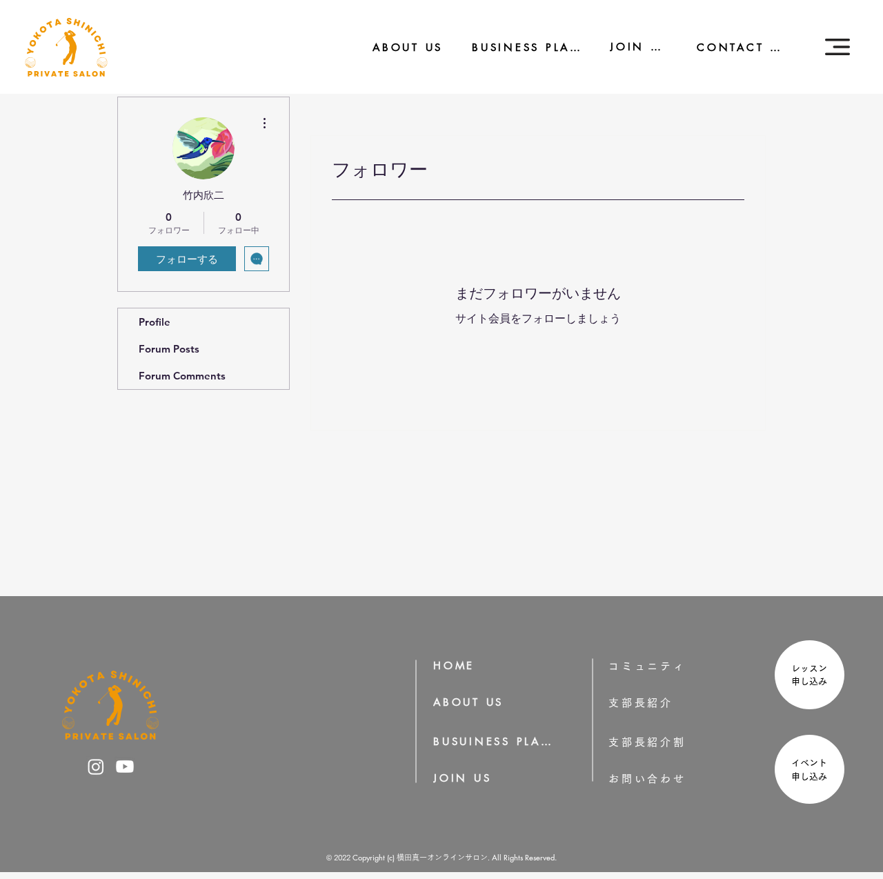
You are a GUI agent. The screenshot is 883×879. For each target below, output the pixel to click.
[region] (808, 676)
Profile (154, 321)
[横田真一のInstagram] (96, 766)
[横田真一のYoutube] (125, 766)
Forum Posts (169, 348)
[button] (837, 47)
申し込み (813, 681)
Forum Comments (182, 375)
